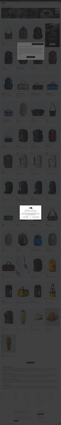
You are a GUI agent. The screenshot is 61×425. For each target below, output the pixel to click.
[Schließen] (39, 206)
